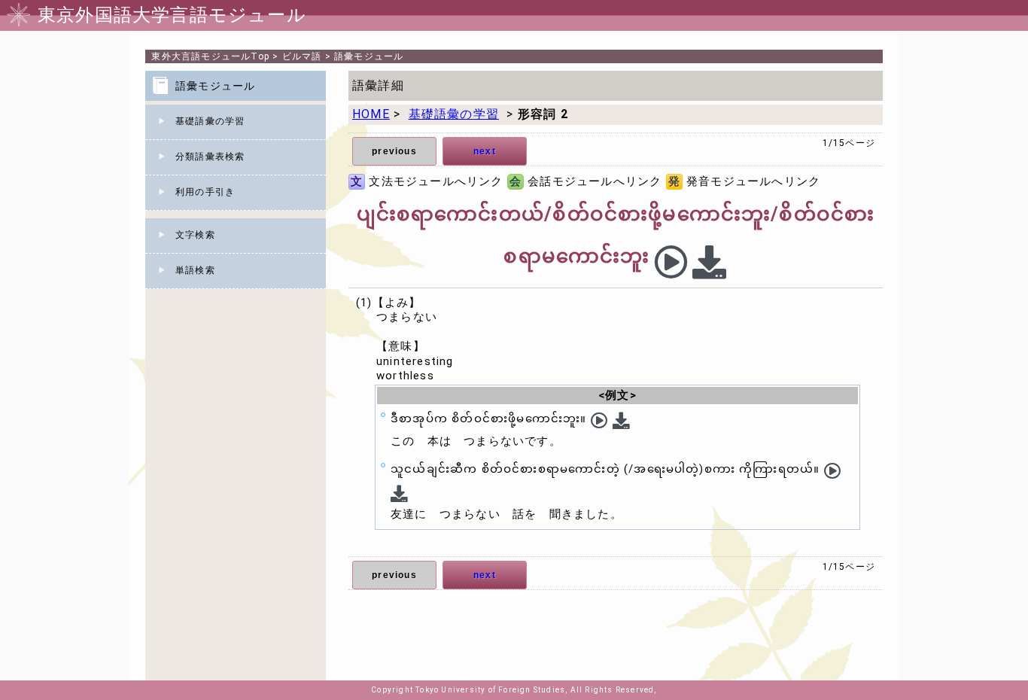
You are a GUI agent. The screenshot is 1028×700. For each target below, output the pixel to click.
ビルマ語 (302, 56)
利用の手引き (205, 192)
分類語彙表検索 (210, 156)
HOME (371, 114)
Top (210, 56)
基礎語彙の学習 (210, 121)
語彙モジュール (368, 56)
